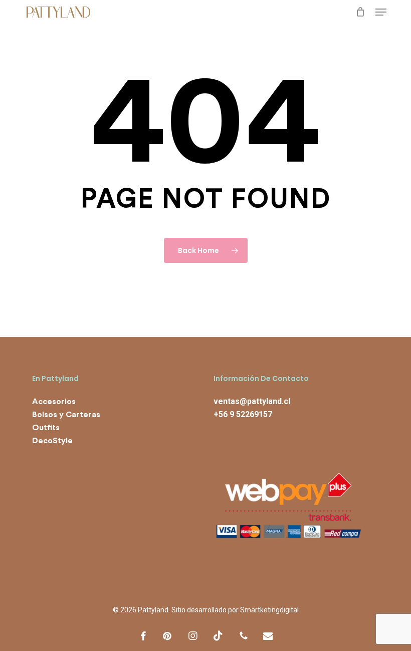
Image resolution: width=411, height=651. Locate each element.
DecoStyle (52, 441)
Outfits (46, 428)
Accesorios (54, 402)
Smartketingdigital (269, 610)
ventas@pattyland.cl (252, 401)
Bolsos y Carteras (66, 415)
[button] (380, 12)
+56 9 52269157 (243, 414)
